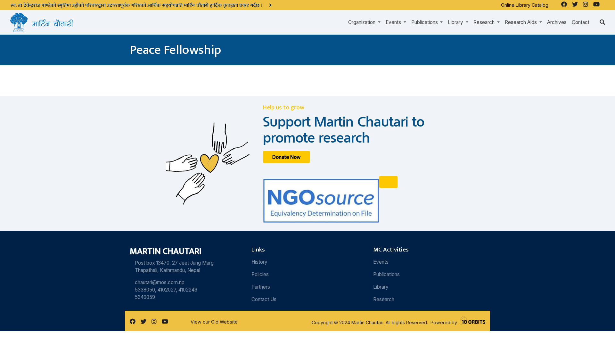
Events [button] (394, 22)
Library (381, 287)
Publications (386, 274)
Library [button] (456, 22)
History (259, 262)
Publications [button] (425, 22)
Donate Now (286, 157)
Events (381, 262)
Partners (260, 287)
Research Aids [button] (521, 22)
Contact (580, 22)
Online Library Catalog (524, 5)
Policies (260, 274)
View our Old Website (214, 322)
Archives (557, 22)
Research (383, 299)
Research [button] (484, 22)
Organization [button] (362, 22)
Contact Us (263, 299)
